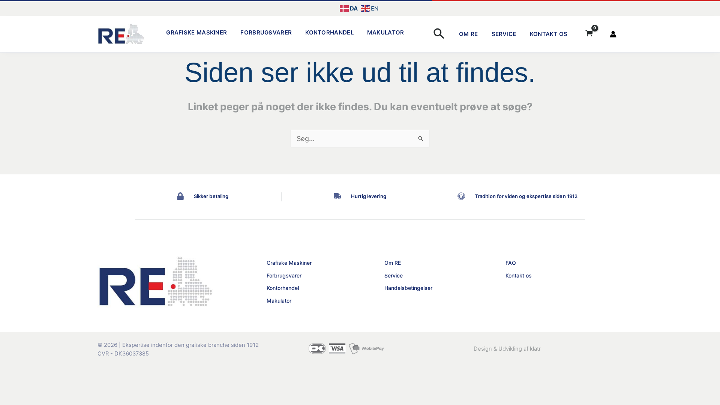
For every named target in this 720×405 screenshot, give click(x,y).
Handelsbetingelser (408, 288)
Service (504, 34)
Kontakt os (549, 34)
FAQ (511, 263)
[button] (439, 34)
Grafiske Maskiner (196, 32)
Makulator (385, 32)
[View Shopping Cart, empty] (589, 34)
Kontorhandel (329, 32)
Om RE (468, 34)
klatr (535, 348)
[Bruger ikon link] (613, 34)
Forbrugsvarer (266, 32)
